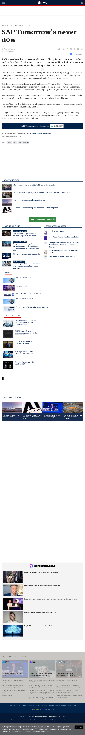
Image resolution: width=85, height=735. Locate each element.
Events (8, 272)
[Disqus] (42, 450)
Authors (38, 705)
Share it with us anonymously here (39, 133)
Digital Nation (53, 716)
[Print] (82, 49)
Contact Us (12, 705)
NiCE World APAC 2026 (24, 278)
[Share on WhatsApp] (42, 389)
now (14, 142)
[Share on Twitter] (63, 49)
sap (20, 142)
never (9, 142)
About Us (19, 705)
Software (29, 26)
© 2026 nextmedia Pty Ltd (46, 709)
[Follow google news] (75, 53)
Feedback (44, 705)
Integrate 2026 (21, 286)
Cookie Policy (29, 731)
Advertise (51, 705)
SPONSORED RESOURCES (56, 226)
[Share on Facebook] (67, 49)
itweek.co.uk (5, 136)
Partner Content (12, 226)
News (10, 26)
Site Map (70, 705)
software (26, 142)
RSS (75, 705)
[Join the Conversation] (59, 49)
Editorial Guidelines (28, 705)
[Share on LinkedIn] (71, 49)
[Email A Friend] (78, 49)
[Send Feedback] (74, 49)
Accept (79, 727)
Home (4, 26)
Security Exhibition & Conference (28, 294)
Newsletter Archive (60, 705)
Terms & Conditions (61, 721)
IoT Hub (62, 716)
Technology (19, 26)
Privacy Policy (52, 721)
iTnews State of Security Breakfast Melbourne (33, 307)
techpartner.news (41, 716)
